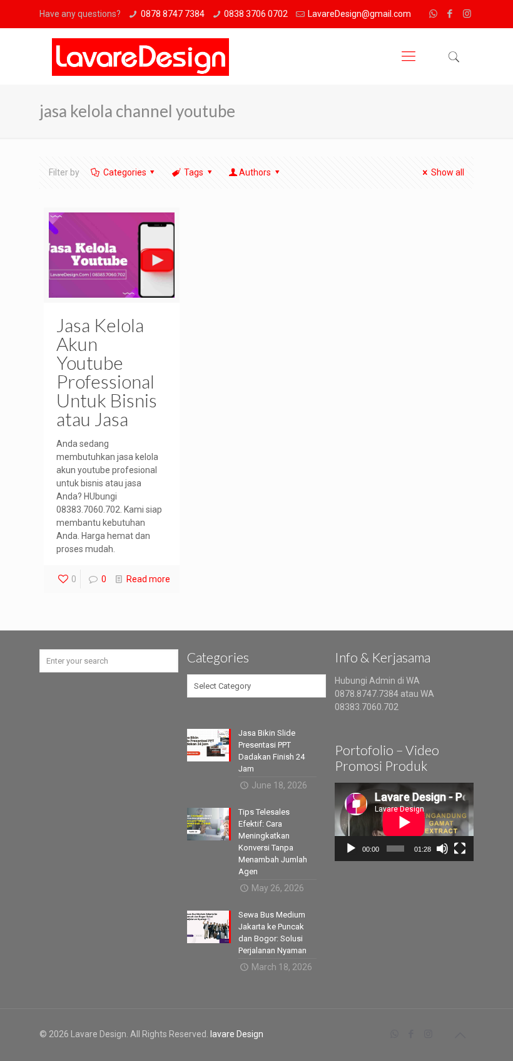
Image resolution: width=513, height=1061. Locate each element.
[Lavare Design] (140, 56)
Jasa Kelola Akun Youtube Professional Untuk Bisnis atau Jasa (106, 371)
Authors (255, 172)
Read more (148, 579)
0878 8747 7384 (173, 14)
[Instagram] (467, 13)
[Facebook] (450, 13)
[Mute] (442, 848)
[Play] (351, 848)
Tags (193, 172)
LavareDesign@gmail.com (359, 14)
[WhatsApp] (433, 13)
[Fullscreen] (460, 848)
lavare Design (236, 1034)
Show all (447, 172)
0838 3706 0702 (256, 14)
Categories (124, 172)
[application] (404, 822)
